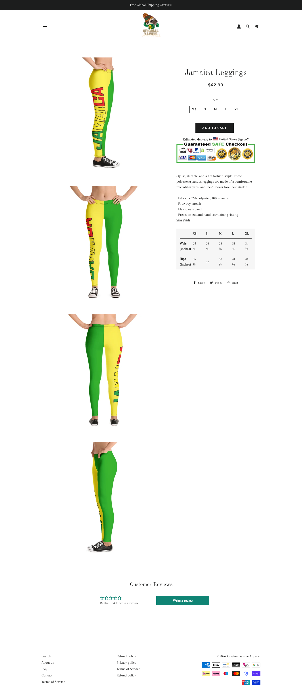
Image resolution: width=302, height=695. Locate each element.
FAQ (44, 669)
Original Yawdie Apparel (243, 656)
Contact (47, 675)
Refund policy (126, 656)
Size (215, 100)
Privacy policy (126, 662)
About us (48, 662)
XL (237, 109)
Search (46, 656)
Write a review (183, 601)
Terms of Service (53, 682)
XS (194, 109)
